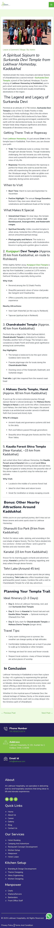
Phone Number (18, 728)
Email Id (14, 758)
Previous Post (8, 713)
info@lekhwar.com (17, 761)
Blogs (22, 49)
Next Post (47, 713)
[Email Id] (6, 759)
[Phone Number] (6, 729)
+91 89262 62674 (17, 731)
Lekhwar (20, 5)
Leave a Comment (11, 49)
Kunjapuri (13, 251)
